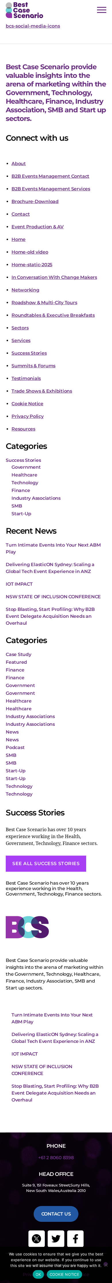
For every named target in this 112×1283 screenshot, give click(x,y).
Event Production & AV (37, 226)
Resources (23, 429)
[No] (105, 1264)
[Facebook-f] (75, 1238)
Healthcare (24, 475)
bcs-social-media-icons (33, 26)
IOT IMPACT (19, 584)
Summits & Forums (33, 365)
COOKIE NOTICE (64, 1274)
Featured (16, 662)
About (18, 163)
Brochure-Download (35, 201)
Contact (20, 214)
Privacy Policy (27, 416)
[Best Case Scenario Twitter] (36, 1238)
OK (38, 1274)
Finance (20, 490)
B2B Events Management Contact (50, 176)
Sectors (19, 328)
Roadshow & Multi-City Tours (44, 302)
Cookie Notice (27, 403)
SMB (16, 506)
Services (20, 340)
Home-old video (29, 252)
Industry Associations (36, 498)
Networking (25, 290)
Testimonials (26, 378)
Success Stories (29, 353)
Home (18, 239)
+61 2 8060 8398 (56, 1157)
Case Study (18, 654)
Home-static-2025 (31, 264)
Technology (24, 482)
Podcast (15, 747)
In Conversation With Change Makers (54, 277)
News (12, 732)
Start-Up (21, 513)
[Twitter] (56, 1238)
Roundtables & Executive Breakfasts (53, 315)
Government (26, 467)
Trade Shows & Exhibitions (41, 391)
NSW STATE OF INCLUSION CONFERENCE (53, 596)
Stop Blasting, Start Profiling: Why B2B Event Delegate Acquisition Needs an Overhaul (50, 616)
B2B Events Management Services (50, 189)
